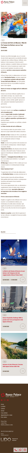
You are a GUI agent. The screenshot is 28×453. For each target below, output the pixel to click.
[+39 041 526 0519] (16, 450)
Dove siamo (4, 417)
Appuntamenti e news (6, 415)
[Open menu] (25, 3)
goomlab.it (7, 435)
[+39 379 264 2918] (20, 450)
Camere (3, 408)
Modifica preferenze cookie (7, 424)
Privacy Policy (4, 421)
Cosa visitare (4, 413)
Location (3, 406)
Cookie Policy (4, 423)
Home (2, 404)
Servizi (2, 411)
